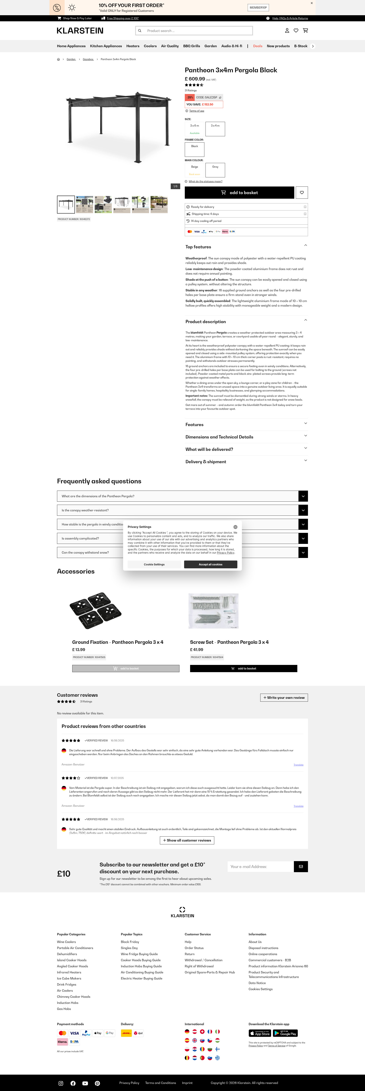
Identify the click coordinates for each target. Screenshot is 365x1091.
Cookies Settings (261, 989)
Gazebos (88, 59)
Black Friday (130, 942)
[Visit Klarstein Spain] (187, 1040)
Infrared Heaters (69, 972)
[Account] (287, 30)
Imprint (187, 1083)
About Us (255, 942)
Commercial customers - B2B (270, 960)
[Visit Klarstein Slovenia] (210, 1058)
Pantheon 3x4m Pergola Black (118, 59)
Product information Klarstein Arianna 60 (278, 966)
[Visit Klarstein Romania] (202, 1049)
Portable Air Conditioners (75, 948)
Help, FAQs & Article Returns (290, 18)
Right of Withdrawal (199, 966)
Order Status (194, 948)
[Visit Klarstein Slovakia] (202, 1040)
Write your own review (286, 698)
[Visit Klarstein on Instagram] (61, 1083)
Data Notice (257, 983)
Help (188, 942)
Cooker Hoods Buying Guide (141, 960)
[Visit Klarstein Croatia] (194, 1049)
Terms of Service (276, 1045)
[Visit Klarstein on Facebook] (73, 1083)
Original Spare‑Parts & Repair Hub (210, 972)
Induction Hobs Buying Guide (141, 966)
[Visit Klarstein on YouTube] (85, 1083)
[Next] (313, 46)
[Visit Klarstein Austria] (194, 1031)
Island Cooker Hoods (71, 960)
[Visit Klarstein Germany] (187, 1031)
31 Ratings (191, 90)
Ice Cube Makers (69, 978)
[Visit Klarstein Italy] (217, 1031)
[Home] (62, 59)
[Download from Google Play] (285, 1033)
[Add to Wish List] (302, 192)
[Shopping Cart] (305, 30)
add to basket (243, 192)
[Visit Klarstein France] (210, 1031)
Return (189, 954)
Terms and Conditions (160, 1083)
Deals (257, 46)
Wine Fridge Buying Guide (139, 954)
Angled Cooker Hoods (72, 966)
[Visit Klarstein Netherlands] (194, 1058)
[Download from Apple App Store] (260, 1033)
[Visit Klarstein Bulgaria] (210, 1049)
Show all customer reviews (188, 840)
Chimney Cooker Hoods (73, 997)
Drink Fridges (66, 984)
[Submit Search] (139, 30)
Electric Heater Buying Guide (141, 978)
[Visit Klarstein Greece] (217, 1058)
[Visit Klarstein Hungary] (217, 1040)
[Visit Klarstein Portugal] (202, 1058)
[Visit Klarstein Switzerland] (202, 1031)
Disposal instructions (263, 948)
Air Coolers (65, 990)
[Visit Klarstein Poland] (187, 1049)
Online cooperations (263, 954)
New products (278, 46)
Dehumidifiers (67, 954)
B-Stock (300, 46)
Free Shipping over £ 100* (123, 18)
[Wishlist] (296, 30)
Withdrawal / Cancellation (203, 960)
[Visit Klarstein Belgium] (187, 1058)
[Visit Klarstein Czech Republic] (210, 1040)
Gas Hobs (64, 1009)
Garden (71, 59)
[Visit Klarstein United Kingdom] (194, 1040)
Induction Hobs (67, 1003)
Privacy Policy (256, 1045)
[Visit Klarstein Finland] (217, 1049)
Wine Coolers (66, 942)
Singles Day (129, 948)
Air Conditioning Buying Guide (142, 972)
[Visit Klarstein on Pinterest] (97, 1083)
